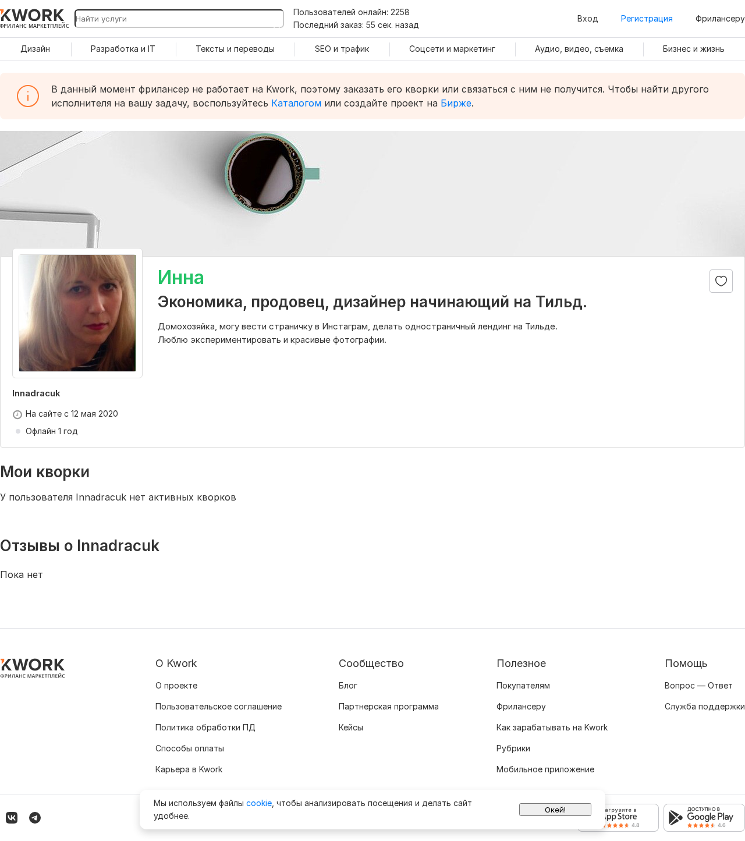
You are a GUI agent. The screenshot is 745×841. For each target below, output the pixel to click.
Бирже (456, 103)
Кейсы (351, 727)
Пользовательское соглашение (218, 706)
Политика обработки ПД (205, 727)
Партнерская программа (389, 706)
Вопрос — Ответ (699, 685)
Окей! (555, 809)
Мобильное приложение (545, 769)
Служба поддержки (705, 706)
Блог (348, 685)
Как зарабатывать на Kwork (552, 727)
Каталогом (296, 103)
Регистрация (647, 18)
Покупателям (523, 685)
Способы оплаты (189, 748)
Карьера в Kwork (188, 769)
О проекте (176, 685)
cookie (259, 803)
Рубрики (513, 748)
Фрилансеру (720, 18)
